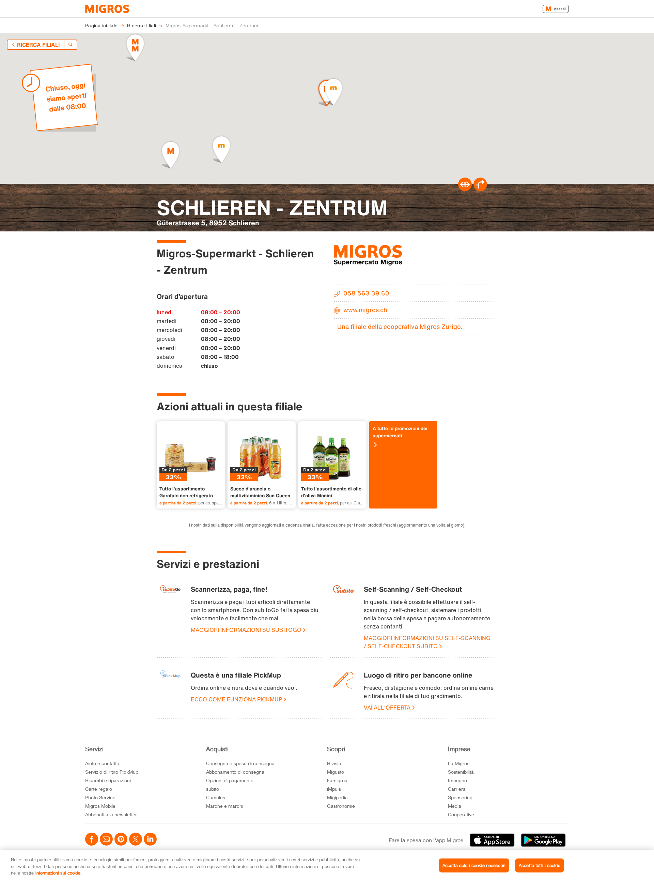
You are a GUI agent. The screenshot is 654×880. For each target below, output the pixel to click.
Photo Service (100, 797)
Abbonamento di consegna (235, 772)
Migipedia (337, 797)
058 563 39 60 (366, 293)
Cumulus (215, 797)
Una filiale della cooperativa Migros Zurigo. (399, 326)
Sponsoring (460, 797)
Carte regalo (98, 789)
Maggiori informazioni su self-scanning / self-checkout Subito (427, 642)
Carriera (457, 789)
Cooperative (461, 814)
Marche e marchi (224, 806)
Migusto (335, 772)
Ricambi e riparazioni (108, 780)
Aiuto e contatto (102, 763)
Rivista (334, 763)
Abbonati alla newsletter (111, 814)
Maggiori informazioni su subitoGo (246, 630)
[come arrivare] (480, 189)
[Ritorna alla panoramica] (70, 45)
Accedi (560, 8)
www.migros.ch (365, 309)
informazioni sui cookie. (58, 873)
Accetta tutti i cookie (539, 865)
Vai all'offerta (387, 707)
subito (212, 789)
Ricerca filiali (38, 45)
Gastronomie (341, 806)
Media (454, 806)
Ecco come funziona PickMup (236, 699)
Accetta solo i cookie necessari (473, 865)
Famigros (337, 780)
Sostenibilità (461, 772)
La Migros (458, 763)
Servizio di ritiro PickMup (111, 772)
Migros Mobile (100, 806)
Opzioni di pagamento (229, 780)
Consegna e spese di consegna (240, 763)
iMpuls (334, 789)
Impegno (457, 780)
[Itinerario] (465, 189)
